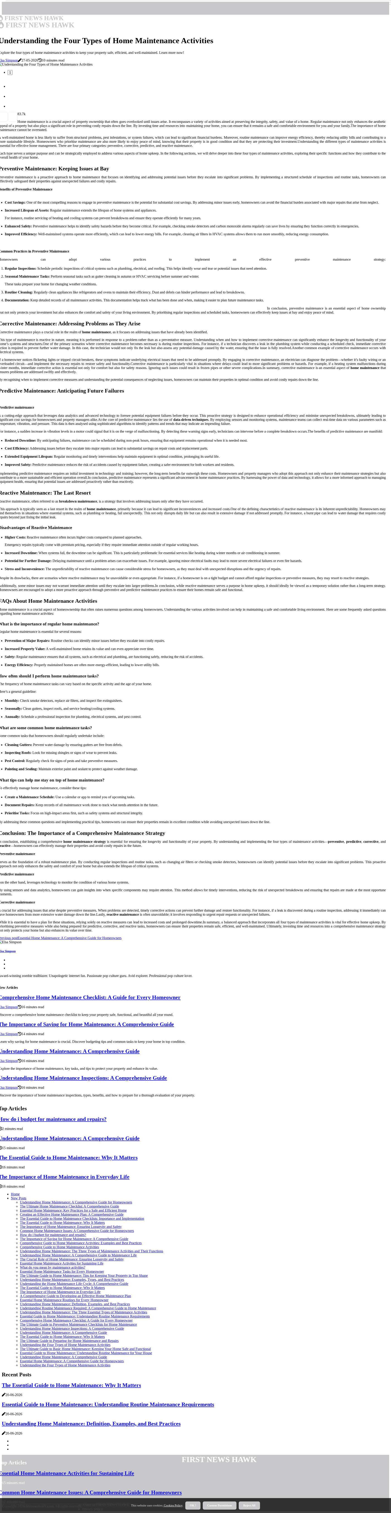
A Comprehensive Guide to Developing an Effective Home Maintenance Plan (75, 1296)
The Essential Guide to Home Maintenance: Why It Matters (62, 1223)
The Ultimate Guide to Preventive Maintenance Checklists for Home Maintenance (78, 1324)
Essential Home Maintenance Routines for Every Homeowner (64, 1300)
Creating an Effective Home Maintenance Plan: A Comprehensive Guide (72, 1214)
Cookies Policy (172, 1505)
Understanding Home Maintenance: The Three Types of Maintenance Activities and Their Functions (91, 1251)
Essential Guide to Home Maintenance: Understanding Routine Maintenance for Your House (86, 1353)
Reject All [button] (249, 1505)
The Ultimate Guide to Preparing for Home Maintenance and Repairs (69, 1341)
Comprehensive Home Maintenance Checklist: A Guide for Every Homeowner (76, 1320)
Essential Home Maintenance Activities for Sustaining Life (61, 1263)
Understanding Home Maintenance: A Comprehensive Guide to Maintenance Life (78, 1255)
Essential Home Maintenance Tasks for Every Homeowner (62, 1271)
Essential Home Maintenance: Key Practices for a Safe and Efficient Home (73, 1210)
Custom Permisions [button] (219, 1505)
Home (15, 1194)
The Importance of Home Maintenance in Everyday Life (60, 1292)
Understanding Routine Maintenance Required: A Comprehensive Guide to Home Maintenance (88, 1308)
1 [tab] (10, 72)
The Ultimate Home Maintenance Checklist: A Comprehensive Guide (69, 1206)
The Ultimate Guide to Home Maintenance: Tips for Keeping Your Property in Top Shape (84, 1275)
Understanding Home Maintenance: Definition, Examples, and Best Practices (75, 1304)
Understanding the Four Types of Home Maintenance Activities (65, 1345)
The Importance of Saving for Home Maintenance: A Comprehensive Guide (74, 1239)
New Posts (18, 1198)
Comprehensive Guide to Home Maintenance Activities (59, 1247)
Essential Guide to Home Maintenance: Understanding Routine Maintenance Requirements (85, 1316)
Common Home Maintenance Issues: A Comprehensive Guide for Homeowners (77, 1231)
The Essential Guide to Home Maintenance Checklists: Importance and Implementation (82, 1218)
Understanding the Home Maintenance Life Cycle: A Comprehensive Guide (74, 1284)
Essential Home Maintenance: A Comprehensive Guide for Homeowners (72, 1361)
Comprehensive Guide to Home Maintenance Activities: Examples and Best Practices (81, 1243)
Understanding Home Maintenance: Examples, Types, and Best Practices (72, 1280)
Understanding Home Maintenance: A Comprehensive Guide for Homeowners (76, 1202)
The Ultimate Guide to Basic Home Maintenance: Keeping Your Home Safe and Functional (85, 1349)
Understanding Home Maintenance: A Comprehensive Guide (63, 1332)
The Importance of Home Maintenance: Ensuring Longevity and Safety (71, 1227)
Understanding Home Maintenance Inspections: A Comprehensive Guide (72, 1328)
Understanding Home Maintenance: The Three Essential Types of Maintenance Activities (83, 1312)
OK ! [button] (193, 1505)
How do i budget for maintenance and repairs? (53, 1235)
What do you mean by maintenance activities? (52, 1267)
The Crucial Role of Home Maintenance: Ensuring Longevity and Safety (72, 1259)
